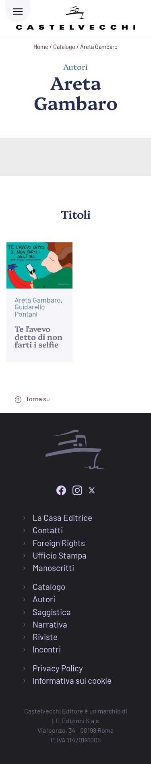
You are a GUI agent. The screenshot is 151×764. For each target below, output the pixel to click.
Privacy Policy (58, 668)
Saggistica (52, 612)
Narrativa (50, 624)
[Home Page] (75, 17)
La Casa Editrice (62, 517)
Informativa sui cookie (72, 680)
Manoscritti (53, 568)
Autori (44, 599)
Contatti (48, 530)
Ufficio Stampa (60, 555)
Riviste (45, 637)
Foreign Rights (59, 543)
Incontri (47, 649)
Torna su (37, 398)
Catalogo (49, 586)
